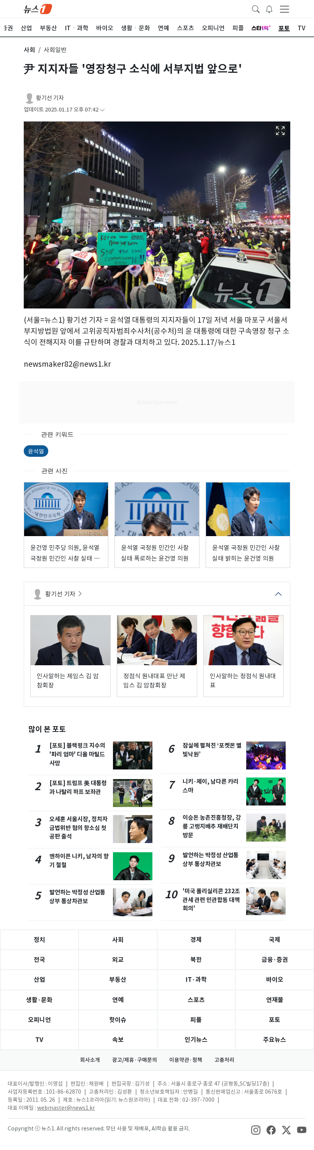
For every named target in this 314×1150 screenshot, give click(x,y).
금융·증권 (275, 960)
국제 (274, 940)
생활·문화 (39, 1000)
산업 (39, 980)
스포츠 (196, 1000)
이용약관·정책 (185, 1059)
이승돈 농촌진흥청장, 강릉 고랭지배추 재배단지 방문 (212, 826)
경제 (196, 940)
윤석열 (36, 451)
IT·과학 (196, 980)
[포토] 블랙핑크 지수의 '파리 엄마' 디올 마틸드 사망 (77, 754)
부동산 (117, 980)
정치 (39, 940)
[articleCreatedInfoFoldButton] (102, 109)
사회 (118, 940)
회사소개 (90, 1059)
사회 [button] (29, 50)
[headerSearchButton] (256, 8)
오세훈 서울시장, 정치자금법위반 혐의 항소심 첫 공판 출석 (78, 827)
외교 (118, 960)
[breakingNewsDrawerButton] (269, 8)
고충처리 (224, 1059)
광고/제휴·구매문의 (134, 1059)
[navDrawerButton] (284, 9)
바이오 (274, 980)
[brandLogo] (38, 8)
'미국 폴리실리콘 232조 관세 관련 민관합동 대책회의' (211, 900)
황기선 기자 (50, 98)
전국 (39, 960)
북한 (196, 960)
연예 (118, 1000)
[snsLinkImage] (255, 1129)
